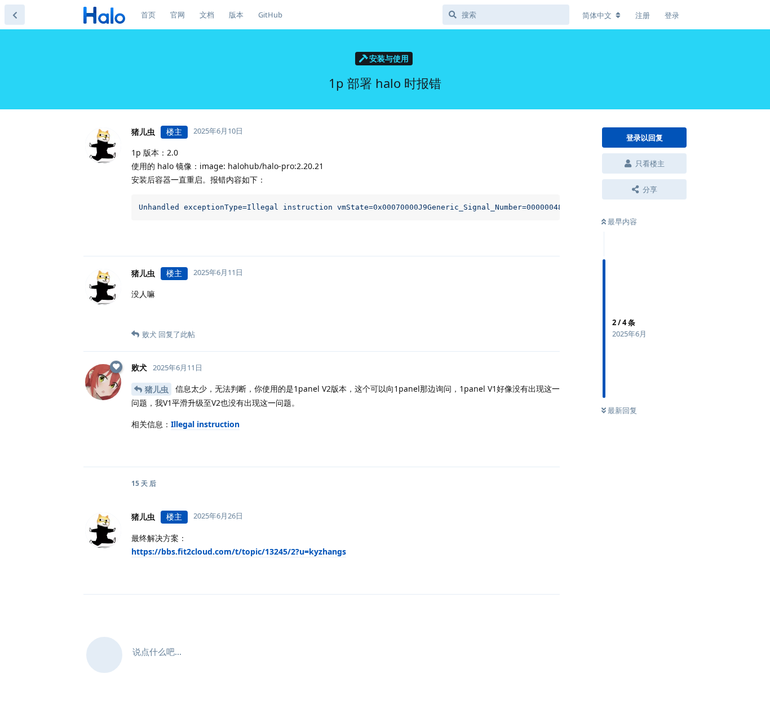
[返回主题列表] (15, 15)
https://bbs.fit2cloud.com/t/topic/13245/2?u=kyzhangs (238, 551)
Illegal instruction (205, 424)
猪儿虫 (157, 389)
